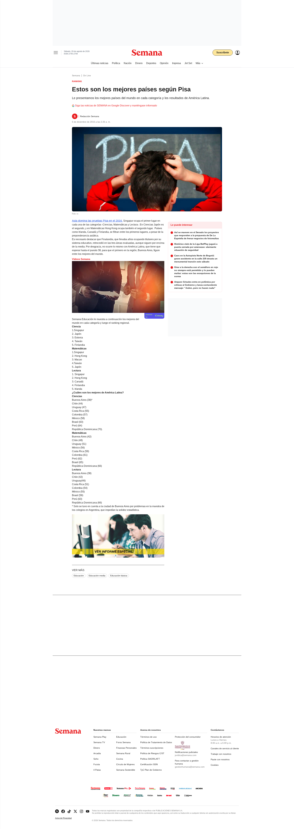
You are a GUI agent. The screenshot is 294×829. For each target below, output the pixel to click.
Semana (76, 75)
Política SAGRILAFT (150, 759)
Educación (79, 575)
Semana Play (99, 737)
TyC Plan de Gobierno (151, 770)
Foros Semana (123, 742)
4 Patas (97, 770)
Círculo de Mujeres (125, 764)
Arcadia (97, 753)
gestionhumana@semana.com (190, 767)
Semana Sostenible (125, 770)
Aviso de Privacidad (66, 818)
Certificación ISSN (149, 764)
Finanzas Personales (126, 748)
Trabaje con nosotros (221, 754)
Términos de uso (148, 737)
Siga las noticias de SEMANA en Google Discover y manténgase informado (116, 105)
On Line (87, 75)
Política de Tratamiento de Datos (156, 742)
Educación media (97, 575)
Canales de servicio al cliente (225, 748)
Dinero (96, 748)
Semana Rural (123, 753)
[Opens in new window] (63, 811)
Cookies (215, 765)
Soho (95, 759)
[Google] (57, 811)
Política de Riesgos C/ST (152, 753)
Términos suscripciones (151, 748)
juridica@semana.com (185, 755)
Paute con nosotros (220, 759)
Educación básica (118, 575)
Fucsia (96, 764)
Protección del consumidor (188, 737)
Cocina (119, 759)
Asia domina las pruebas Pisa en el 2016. (97, 220)
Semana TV (99, 742)
